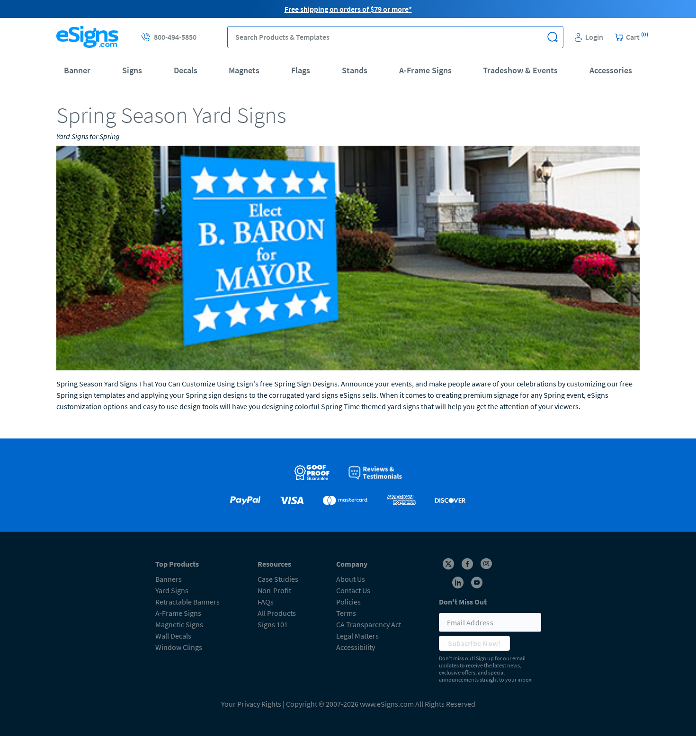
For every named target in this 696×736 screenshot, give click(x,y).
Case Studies (278, 579)
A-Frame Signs (425, 70)
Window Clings (178, 647)
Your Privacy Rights (251, 704)
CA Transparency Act (368, 624)
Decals (185, 70)
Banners (168, 579)
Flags (300, 70)
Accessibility (355, 647)
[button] (552, 37)
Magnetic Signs (179, 624)
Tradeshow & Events (520, 70)
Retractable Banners (187, 601)
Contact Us (353, 590)
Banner (77, 70)
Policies (348, 601)
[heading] (348, 115)
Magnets (244, 70)
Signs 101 (273, 624)
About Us (350, 579)
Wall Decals (173, 635)
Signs (132, 70)
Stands (354, 70)
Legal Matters (357, 635)
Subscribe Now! (474, 643)
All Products (277, 613)
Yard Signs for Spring (88, 136)
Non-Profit (274, 590)
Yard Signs (171, 590)
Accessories (610, 70)
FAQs (266, 601)
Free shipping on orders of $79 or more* (348, 9)
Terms (346, 613)
